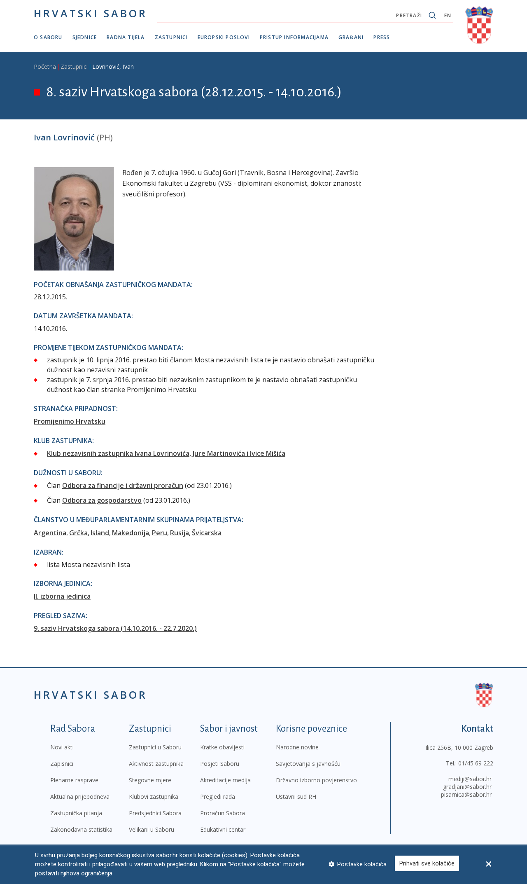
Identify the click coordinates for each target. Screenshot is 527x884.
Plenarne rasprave (74, 780)
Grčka (78, 532)
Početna (45, 66)
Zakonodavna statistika (81, 829)
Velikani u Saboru (151, 829)
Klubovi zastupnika (153, 796)
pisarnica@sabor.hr (466, 794)
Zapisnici (61, 763)
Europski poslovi (224, 37)
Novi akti (62, 747)
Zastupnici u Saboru (155, 747)
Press (381, 37)
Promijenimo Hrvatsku (69, 421)
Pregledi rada (217, 796)
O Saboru (48, 37)
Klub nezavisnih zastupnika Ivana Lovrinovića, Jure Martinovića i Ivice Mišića (166, 453)
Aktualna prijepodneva (80, 796)
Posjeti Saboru (219, 763)
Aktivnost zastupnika (156, 763)
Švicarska (207, 532)
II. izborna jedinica (62, 596)
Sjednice (84, 37)
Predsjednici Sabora (155, 813)
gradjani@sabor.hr (467, 787)
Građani (351, 37)
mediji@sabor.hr (470, 779)
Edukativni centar (222, 829)
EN (447, 15)
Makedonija (130, 532)
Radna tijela (126, 37)
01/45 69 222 (475, 763)
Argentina (50, 532)
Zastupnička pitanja (76, 813)
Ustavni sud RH (296, 796)
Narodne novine (297, 747)
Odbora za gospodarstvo (102, 500)
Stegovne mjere (150, 780)
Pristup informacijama (294, 37)
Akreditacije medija (225, 780)
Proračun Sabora (222, 813)
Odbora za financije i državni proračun (122, 485)
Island (100, 532)
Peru (159, 532)
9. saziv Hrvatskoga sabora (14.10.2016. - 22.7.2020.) (115, 628)
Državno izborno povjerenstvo (316, 780)
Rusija (179, 532)
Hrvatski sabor (90, 13)
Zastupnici (171, 37)
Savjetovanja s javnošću (308, 763)
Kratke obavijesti (222, 747)
